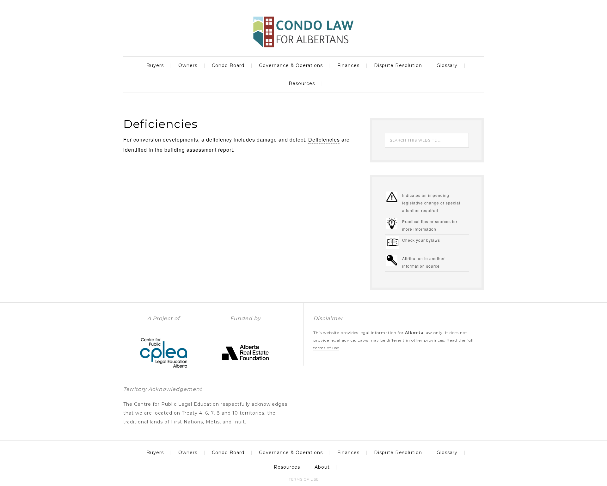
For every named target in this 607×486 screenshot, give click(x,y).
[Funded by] (245, 373)
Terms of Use (326, 347)
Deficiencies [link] (324, 139)
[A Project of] (163, 373)
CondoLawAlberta (303, 32)
